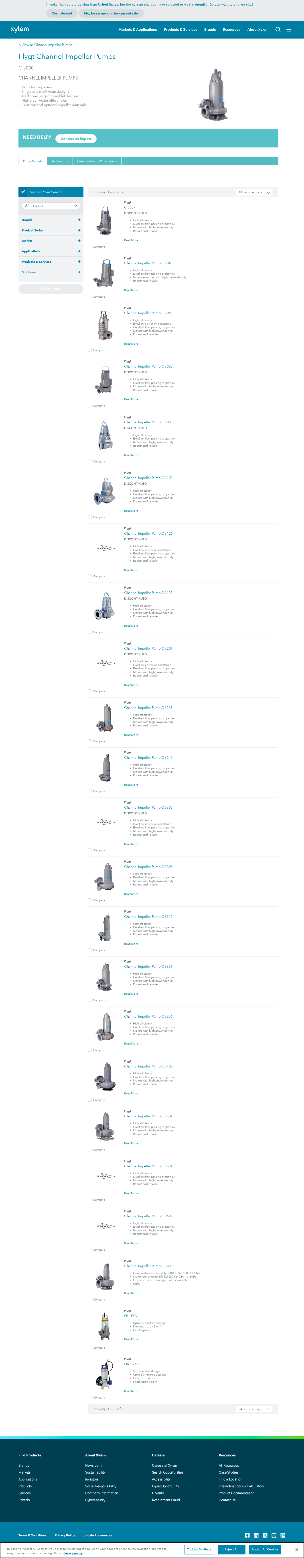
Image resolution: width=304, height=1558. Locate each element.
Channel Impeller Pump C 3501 (148, 1116)
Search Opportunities (167, 1472)
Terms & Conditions (32, 1535)
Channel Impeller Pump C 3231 (148, 707)
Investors (92, 1479)
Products (25, 1486)
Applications (27, 1479)
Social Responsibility (100, 1486)
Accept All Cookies (265, 1549)
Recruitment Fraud (166, 1500)
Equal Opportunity (165, 1486)
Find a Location (230, 1479)
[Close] (297, 1549)
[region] (152, 1550)
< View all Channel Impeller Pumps (45, 45)
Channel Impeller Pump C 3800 (148, 1266)
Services (24, 1493)
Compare (99, 246)
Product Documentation (236, 1493)
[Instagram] (283, 1535)
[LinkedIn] (256, 1535)
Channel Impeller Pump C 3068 (148, 366)
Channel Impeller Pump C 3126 (148, 533)
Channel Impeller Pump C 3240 (148, 757)
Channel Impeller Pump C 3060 (148, 313)
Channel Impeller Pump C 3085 (148, 422)
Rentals (24, 1500)
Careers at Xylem (164, 1465)
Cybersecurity (95, 1500)
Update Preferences (97, 1535)
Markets (24, 1472)
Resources (231, 29)
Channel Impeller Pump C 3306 (148, 867)
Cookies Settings (199, 1549)
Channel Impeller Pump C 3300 (148, 807)
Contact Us (227, 1500)
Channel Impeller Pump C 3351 (148, 966)
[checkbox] (89, 246)
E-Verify (158, 1493)
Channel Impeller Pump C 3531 (148, 1166)
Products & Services (180, 29)
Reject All (231, 1549)
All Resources (229, 1465)
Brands (210, 29)
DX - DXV (131, 1364)
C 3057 (129, 207)
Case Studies (228, 1472)
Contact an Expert (76, 139)
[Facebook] (247, 1535)
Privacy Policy (65, 1535)
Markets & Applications (137, 29)
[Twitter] (265, 1535)
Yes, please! (62, 13)
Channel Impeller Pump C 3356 (148, 1016)
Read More (131, 240)
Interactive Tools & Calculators (241, 1486)
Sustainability (95, 1472)
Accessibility (161, 1479)
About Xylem (257, 29)
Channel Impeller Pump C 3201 (148, 648)
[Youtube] (274, 1535)
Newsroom (93, 1465)
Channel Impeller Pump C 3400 (148, 1066)
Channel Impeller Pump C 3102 (148, 478)
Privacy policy (73, 1553)
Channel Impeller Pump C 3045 (148, 263)
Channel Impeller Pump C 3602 (148, 1216)
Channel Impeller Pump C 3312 (148, 916)
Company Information (101, 1493)
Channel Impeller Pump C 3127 (148, 593)
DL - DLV (130, 1316)
